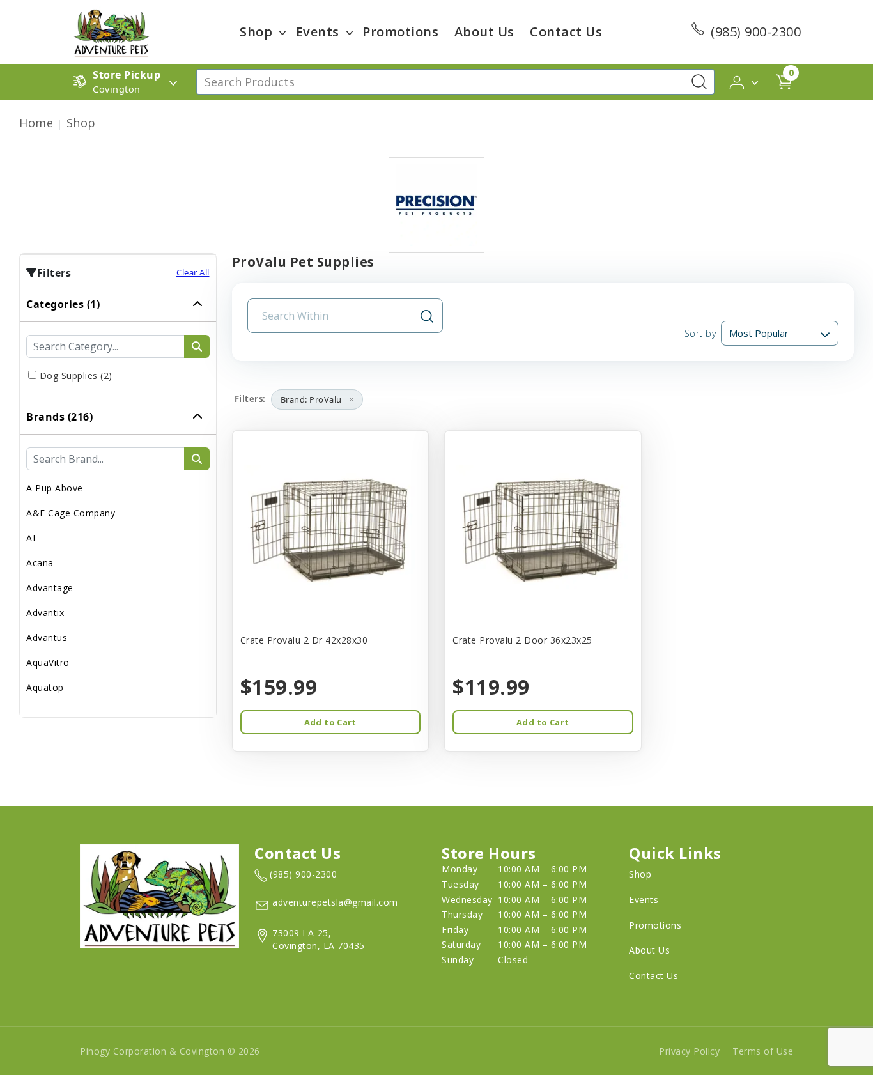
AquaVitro (48, 662)
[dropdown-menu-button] (282, 32)
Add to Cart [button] (330, 722)
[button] (744, 81)
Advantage (49, 588)
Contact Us (566, 31)
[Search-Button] (699, 81)
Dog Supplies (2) (76, 375)
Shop (256, 31)
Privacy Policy (689, 1051)
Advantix (45, 613)
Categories (63, 304)
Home (36, 122)
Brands (59, 417)
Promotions (400, 31)
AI (30, 538)
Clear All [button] (193, 272)
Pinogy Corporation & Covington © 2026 (170, 1051)
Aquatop (45, 687)
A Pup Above (54, 488)
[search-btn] (197, 346)
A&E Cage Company (70, 513)
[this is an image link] (159, 895)
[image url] (111, 31)
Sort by (700, 333)
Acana (40, 563)
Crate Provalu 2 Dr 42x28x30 (304, 640)
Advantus (46, 637)
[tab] (118, 343)
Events (317, 31)
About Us (484, 31)
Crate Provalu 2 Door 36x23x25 (522, 640)
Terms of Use (762, 1051)
